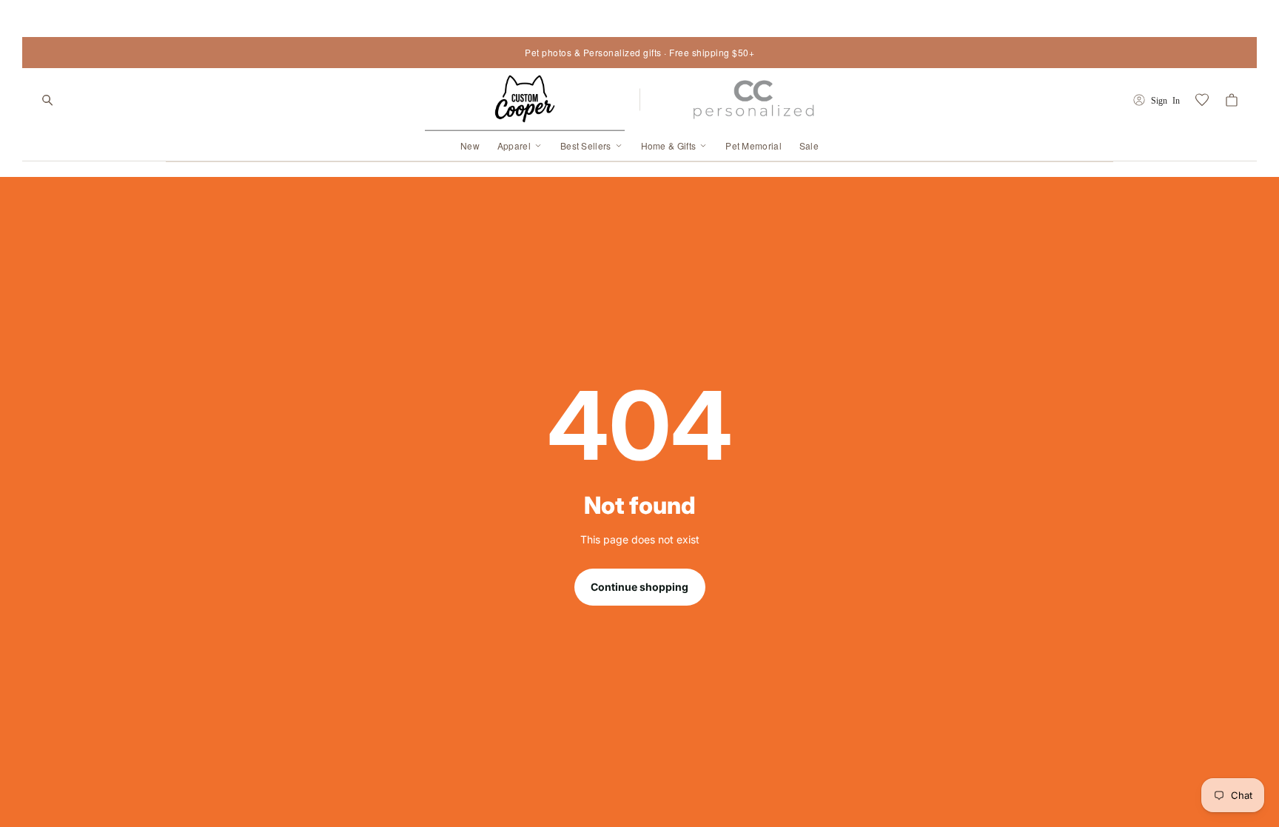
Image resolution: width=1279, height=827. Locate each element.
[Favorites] (1202, 100)
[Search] (47, 100)
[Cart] (1231, 100)
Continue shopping (639, 586)
